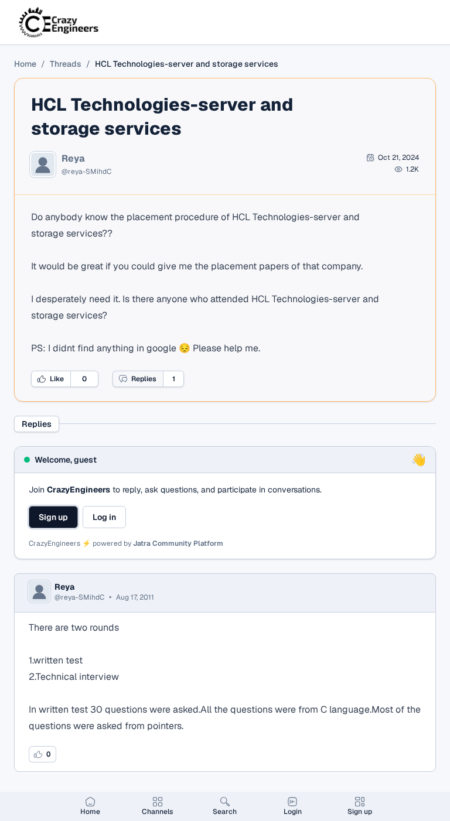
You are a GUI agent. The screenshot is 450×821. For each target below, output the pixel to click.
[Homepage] (59, 22)
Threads (65, 64)
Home (25, 64)
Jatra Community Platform (178, 543)
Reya (73, 159)
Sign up (53, 517)
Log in (104, 517)
